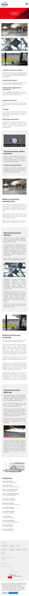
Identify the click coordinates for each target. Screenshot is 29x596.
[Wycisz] (21, 145)
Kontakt (24, 549)
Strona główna (5, 545)
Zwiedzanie (4, 549)
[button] (14, 140)
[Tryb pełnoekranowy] (23, 145)
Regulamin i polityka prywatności (7, 557)
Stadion (11, 545)
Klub (3, 553)
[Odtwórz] (5, 145)
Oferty (17, 545)
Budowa (18, 549)
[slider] (13, 145)
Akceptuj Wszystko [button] (13, 593)
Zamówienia (3, 558)
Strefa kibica (11, 549)
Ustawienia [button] (4, 593)
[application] (14, 141)
